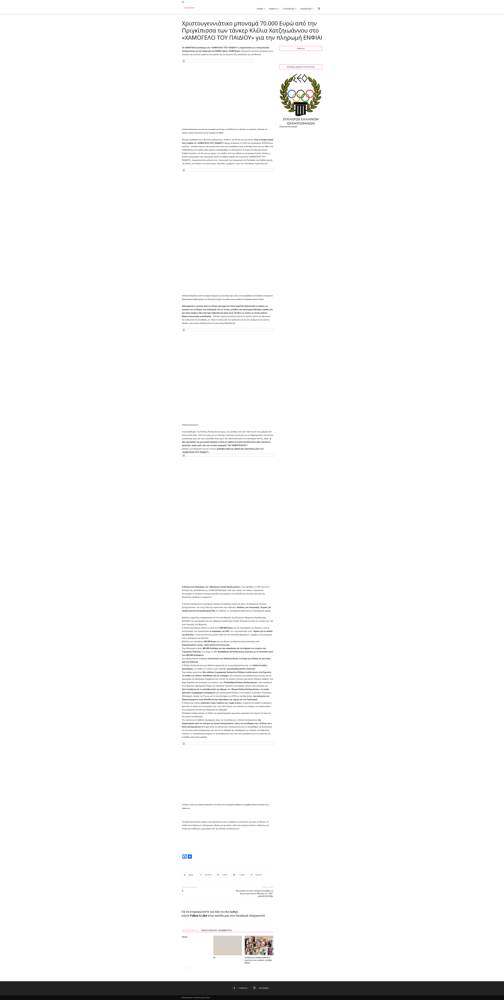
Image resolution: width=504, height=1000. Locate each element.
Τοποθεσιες (288, 8)
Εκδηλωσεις (306, 8)
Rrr (214, 958)
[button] (319, 9)
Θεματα (273, 8)
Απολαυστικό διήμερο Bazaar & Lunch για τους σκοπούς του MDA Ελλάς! (258, 960)
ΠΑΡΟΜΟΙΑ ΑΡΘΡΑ (190, 930)
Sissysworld (257, 915)
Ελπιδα (184, 937)
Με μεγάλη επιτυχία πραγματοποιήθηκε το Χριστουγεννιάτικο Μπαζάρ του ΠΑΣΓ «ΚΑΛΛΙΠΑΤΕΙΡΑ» (254, 893)
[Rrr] (227, 945)
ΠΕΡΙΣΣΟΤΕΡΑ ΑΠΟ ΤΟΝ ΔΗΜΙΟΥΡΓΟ (216, 930)
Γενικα (260, 8)
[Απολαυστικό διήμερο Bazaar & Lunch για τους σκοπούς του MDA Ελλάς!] (259, 945)
